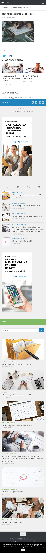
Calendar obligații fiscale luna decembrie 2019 (27, 195)
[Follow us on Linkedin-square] (43, 102)
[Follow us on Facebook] (33, 102)
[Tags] (39, 187)
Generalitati (16, 238)
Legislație (23, 192)
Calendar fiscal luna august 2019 (12, 522)
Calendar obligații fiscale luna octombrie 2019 (27, 216)
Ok (23, 550)
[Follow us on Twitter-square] (36, 102)
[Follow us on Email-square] (39, 102)
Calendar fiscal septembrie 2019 (22, 241)
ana (5, 18)
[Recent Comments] (28, 187)
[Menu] (43, 2)
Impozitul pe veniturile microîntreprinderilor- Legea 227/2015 (11, 78)
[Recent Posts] (7, 187)
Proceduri (22, 224)
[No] (43, 548)
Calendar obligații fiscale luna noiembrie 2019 (27, 206)
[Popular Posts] (17, 187)
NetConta (5, 2)
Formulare (15, 192)
